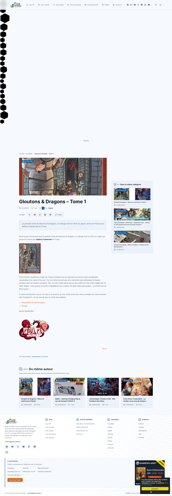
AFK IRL (110, 437)
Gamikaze (10, 468)
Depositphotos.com (13, 471)
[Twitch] (131, 4)
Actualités (29, 154)
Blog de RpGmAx (43, 468)
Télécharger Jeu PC (29, 471)
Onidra (50, 208)
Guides (110, 431)
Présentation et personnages (33, 303)
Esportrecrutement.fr (14, 475)
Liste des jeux (49, 437)
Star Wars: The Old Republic (85, 424)
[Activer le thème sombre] (160, 5)
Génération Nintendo (44, 471)
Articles (110, 427)
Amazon (45, 356)
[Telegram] (45, 215)
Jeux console (49, 427)
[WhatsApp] (40, 215)
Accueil (21, 154)
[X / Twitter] (138, 4)
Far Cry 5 (79, 434)
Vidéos (110, 441)
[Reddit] (50, 215)
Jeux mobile (49, 431)
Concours (111, 448)
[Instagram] (145, 4)
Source (104, 348)
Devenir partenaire (15, 480)
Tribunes (110, 434)
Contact (141, 424)
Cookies (141, 437)
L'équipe (141, 427)
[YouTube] (134, 4)
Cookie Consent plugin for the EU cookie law (155, 492)
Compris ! (155, 488)
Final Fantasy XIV (82, 431)
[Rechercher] (156, 5)
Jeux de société (50, 434)
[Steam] (127, 4)
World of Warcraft (82, 427)
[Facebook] (141, 4)
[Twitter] (30, 215)
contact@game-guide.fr (13, 441)
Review (24, 306)
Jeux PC (48, 424)
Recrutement (143, 431)
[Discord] (149, 5)
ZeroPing (25, 468)
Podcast (110, 444)
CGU (140, 434)
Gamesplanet (36, 356)
